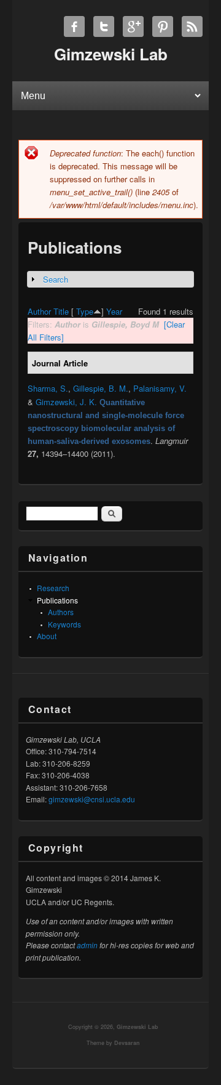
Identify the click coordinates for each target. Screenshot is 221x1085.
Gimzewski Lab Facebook (74, 26)
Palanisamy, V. (160, 388)
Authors (61, 612)
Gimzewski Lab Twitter (103, 26)
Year (114, 311)
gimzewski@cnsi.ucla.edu (91, 799)
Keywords (64, 624)
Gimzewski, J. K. (66, 402)
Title (61, 311)
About (46, 636)
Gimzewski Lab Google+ (133, 26)
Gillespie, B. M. (100, 388)
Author (39, 311)
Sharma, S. (48, 388)
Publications (57, 600)
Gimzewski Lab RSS (192, 26)
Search (55, 279)
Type (84, 311)
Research (53, 588)
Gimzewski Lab (137, 1027)
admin (87, 945)
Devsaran (127, 1043)
